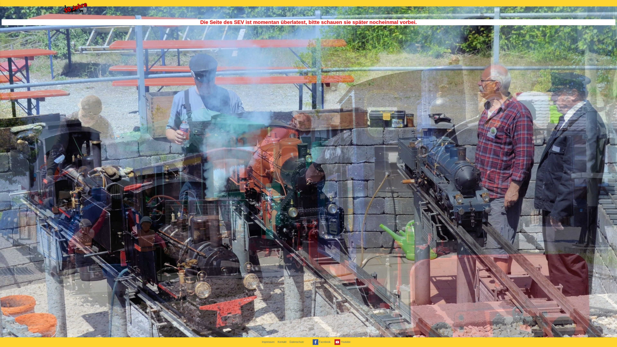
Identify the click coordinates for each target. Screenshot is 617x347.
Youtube (345, 341)
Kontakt (282, 342)
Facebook (325, 341)
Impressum (268, 342)
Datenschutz (297, 342)
